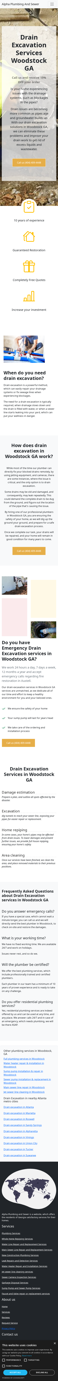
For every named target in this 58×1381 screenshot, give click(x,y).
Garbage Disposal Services (15, 1282)
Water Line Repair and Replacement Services (24, 1244)
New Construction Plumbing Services (20, 1255)
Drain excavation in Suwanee (20, 1155)
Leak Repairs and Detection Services (20, 1260)
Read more (27, 1355)
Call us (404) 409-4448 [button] (29, 162)
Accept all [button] (15, 1372)
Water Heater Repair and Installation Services (24, 1266)
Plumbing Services (11, 1233)
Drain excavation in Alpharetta (21, 1131)
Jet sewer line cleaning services (17, 1271)
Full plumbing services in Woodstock (24, 1058)
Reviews (6, 1317)
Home (5, 1306)
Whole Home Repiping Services (17, 1238)
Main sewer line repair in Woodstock (24, 1087)
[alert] (29, 1360)
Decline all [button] (42, 1372)
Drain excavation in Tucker (18, 1149)
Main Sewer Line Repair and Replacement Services (27, 1249)
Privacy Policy (8, 1328)
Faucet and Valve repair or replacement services (26, 1293)
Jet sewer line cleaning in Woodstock (24, 1092)
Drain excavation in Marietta (19, 1113)
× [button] (55, 1343)
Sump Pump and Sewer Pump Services (21, 1288)
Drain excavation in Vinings (19, 1137)
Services (6, 1312)
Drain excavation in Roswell (19, 1119)
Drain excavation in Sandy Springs (23, 1125)
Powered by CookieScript (13, 1378)
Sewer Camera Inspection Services (19, 1277)
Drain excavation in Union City (20, 1143)
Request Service (10, 1323)
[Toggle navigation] (52, 4)
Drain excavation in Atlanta (19, 1107)
